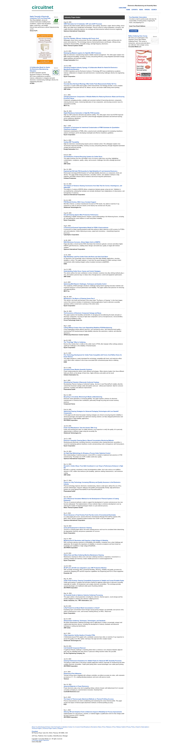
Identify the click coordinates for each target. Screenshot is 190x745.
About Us (34, 727)
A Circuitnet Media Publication (40, 740)
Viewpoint (60, 728)
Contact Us (71, 727)
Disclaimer (94, 727)
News (99, 727)
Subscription (144, 727)
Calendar (64, 727)
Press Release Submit (119, 727)
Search (138, 727)
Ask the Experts (56, 727)
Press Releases (107, 727)
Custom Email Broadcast (83, 727)
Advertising (41, 727)
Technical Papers (37, 728)
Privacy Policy (131, 727)
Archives (48, 727)
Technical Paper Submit (49, 728)
